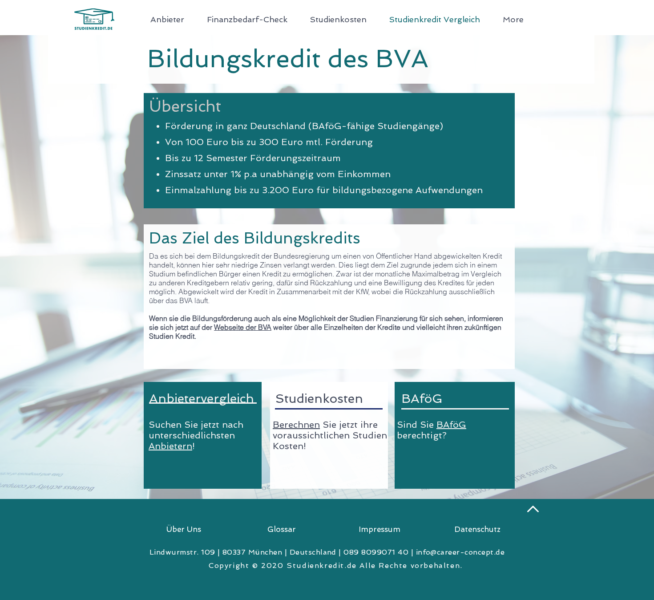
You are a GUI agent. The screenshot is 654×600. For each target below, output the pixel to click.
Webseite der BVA (242, 327)
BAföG (451, 424)
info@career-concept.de (460, 552)
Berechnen (296, 424)
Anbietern (170, 446)
